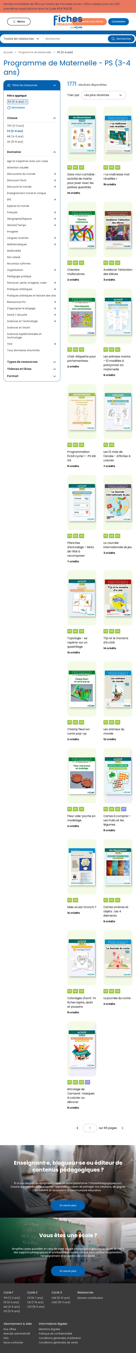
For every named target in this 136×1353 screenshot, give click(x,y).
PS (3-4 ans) (15, 131)
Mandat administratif (17, 1333)
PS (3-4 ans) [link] (65, 52)
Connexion (118, 21)
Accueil (8, 52)
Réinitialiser (18, 107)
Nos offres (10, 1329)
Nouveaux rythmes (18, 263)
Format (12, 376)
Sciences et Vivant (18, 327)
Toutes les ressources (19, 39)
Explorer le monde (18, 206)
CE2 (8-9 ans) (35, 1307)
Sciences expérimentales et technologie (24, 335)
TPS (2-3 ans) (15, 126)
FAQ (6, 1338)
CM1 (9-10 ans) (61, 1298)
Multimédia (14, 251)
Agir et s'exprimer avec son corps (27, 161)
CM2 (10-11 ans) (61, 1302)
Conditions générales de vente (58, 1342)
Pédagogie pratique (19, 276)
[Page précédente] (77, 1128)
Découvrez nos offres (89, 21)
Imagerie (12, 231)
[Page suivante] (122, 1128)
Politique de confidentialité (55, 1333)
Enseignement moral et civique (26, 193)
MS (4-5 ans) (15, 136)
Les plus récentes (96, 95)
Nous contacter (13, 1342)
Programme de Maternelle (35, 52)
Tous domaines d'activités (23, 350)
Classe (12, 118)
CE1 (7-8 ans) (35, 1302)
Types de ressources (22, 362)
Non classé (13, 257)
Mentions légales (49, 1329)
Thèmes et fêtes (19, 369)
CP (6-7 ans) (35, 1298)
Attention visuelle (18, 167)
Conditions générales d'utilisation (60, 1338)
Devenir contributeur (90, 1298)
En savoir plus (68, 1205)
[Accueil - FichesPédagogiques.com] (68, 21)
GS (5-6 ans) (15, 142)
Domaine (14, 152)
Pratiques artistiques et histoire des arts (31, 295)
